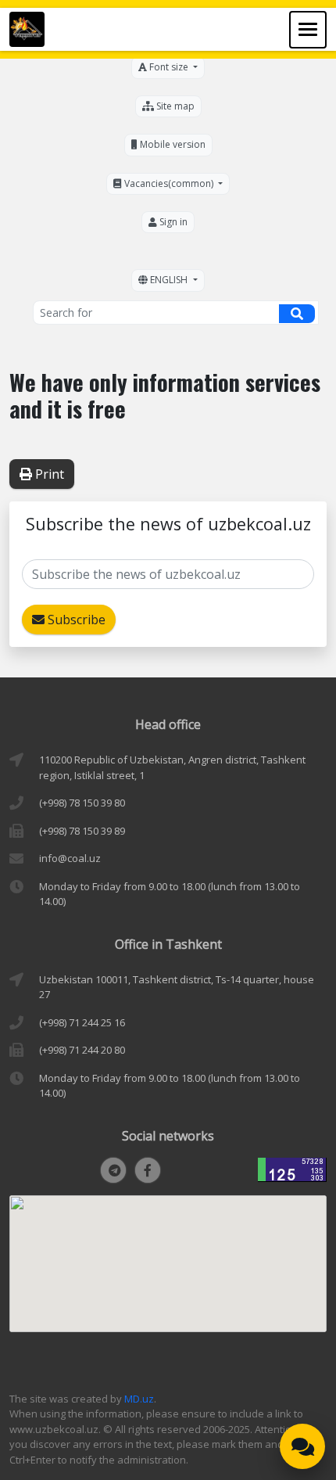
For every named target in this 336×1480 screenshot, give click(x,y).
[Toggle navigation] (308, 29)
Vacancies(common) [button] (169, 183)
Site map (174, 106)
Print (48, 474)
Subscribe (75, 619)
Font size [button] (169, 67)
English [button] (169, 279)
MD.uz (139, 1399)
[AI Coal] (302, 1446)
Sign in (172, 221)
